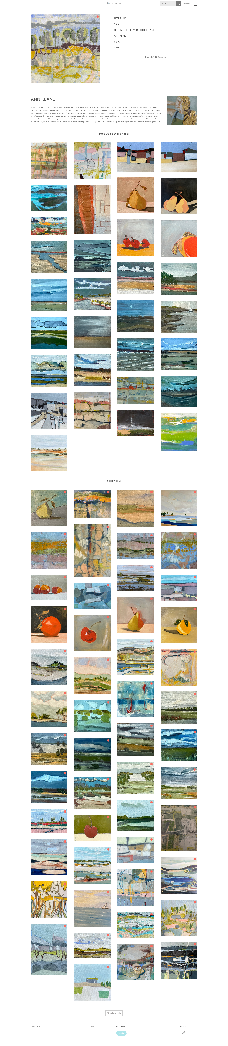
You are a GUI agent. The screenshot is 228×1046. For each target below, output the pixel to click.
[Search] (178, 3)
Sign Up (121, 1033)
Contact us (162, 57)
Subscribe (186, 4)
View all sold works (114, 1013)
